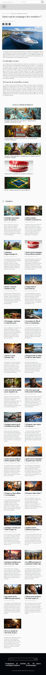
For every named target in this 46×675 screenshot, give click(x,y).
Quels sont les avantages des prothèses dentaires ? (19, 174)
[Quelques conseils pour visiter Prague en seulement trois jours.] (12, 520)
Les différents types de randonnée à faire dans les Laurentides (33, 564)
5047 (36, 65)
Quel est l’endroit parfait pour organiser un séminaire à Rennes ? (13, 392)
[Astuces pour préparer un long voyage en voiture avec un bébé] (33, 589)
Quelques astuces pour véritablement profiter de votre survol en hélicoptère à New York (12, 427)
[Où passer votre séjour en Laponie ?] (33, 417)
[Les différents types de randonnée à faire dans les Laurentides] (33, 554)
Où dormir (28, 664)
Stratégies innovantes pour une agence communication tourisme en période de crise (20, 121)
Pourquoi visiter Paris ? (33, 493)
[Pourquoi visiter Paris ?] (33, 486)
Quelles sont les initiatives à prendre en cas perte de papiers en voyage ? (33, 530)
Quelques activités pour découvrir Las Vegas (13, 563)
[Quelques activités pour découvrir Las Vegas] (12, 554)
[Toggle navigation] (4, 6)
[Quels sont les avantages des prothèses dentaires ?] (19, 167)
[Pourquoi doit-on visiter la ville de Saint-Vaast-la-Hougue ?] (33, 348)
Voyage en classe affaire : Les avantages (13, 494)
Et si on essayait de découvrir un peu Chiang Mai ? (11, 632)
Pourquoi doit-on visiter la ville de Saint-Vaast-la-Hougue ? (34, 357)
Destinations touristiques (9, 664)
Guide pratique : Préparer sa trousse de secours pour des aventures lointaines (21, 139)
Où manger (33, 664)
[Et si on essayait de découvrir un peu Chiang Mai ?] (12, 623)
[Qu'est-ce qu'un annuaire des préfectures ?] (12, 348)
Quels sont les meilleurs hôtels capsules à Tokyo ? (13, 460)
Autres (8, 13)
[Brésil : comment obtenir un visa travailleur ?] (17, 183)
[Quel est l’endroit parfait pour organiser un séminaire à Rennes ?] (12, 382)
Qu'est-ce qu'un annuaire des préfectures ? (10, 357)
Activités (23, 664)
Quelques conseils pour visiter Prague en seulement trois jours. (13, 529)
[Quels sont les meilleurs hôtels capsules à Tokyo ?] (12, 451)
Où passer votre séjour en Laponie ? (33, 425)
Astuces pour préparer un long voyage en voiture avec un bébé (33, 598)
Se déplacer (17, 664)
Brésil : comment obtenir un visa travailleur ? (17, 190)
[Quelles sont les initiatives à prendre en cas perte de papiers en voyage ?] (33, 520)
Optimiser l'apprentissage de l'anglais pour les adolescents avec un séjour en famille (22, 156)
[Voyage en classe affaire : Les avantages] (12, 486)
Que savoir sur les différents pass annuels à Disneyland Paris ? (12, 598)
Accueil (3, 13)
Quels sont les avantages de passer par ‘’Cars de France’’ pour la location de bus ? (34, 461)
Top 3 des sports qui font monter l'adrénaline (34, 391)
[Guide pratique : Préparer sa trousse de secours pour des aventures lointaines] (23, 131)
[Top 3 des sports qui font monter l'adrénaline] (33, 382)
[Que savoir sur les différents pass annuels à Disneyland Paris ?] (12, 589)
